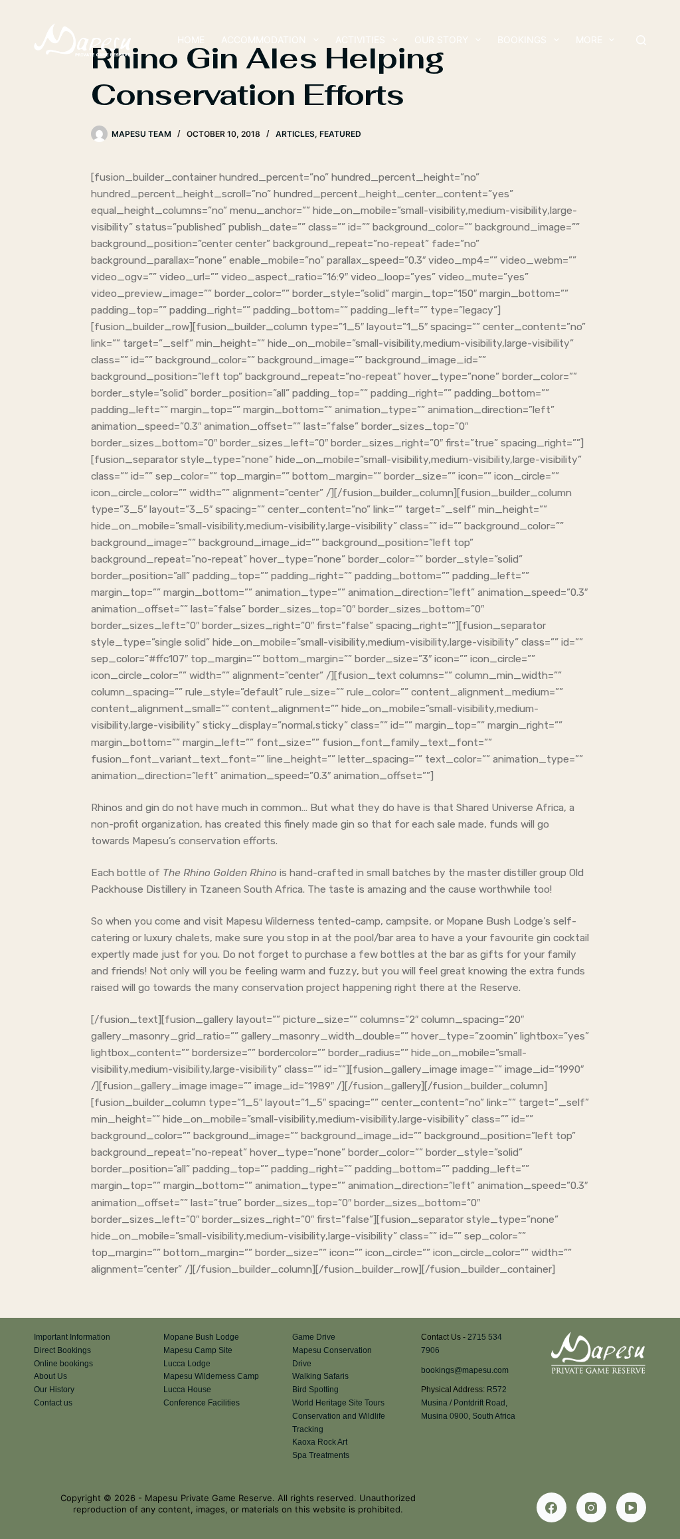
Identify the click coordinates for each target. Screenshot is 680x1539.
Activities (360, 39)
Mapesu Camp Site (197, 1350)
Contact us (53, 1402)
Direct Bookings (62, 1350)
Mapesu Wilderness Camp (211, 1376)
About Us (50, 1376)
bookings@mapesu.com (465, 1370)
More (589, 39)
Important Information (72, 1337)
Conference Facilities (201, 1402)
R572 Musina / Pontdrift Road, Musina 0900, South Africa (468, 1403)
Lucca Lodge (187, 1363)
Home (191, 39)
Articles (295, 134)
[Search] (641, 40)
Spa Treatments (320, 1455)
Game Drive (313, 1337)
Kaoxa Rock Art (319, 1442)
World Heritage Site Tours (338, 1402)
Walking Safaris (320, 1376)
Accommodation (263, 39)
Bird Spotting (315, 1389)
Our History (54, 1389)
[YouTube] (631, 1507)
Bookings (522, 39)
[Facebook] (551, 1507)
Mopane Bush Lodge (201, 1337)
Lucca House (187, 1389)
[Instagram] (591, 1507)
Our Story (441, 39)
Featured (340, 134)
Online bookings (63, 1363)
